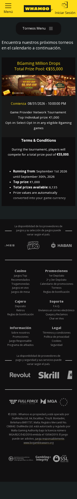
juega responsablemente (49, 438)
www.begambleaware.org (39, 442)
